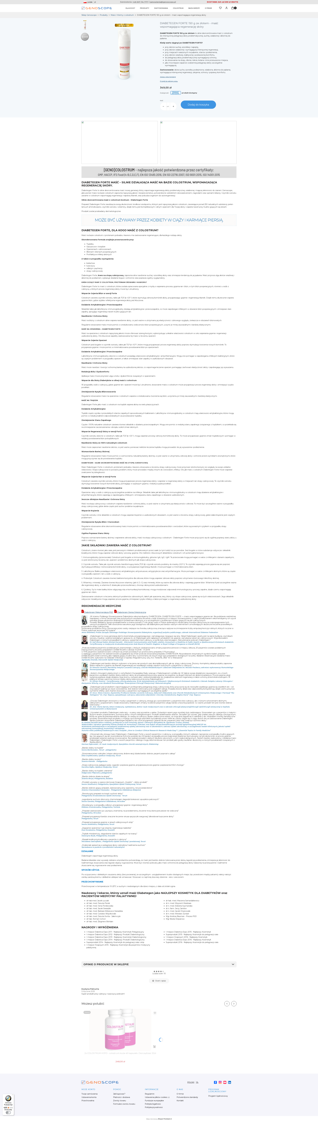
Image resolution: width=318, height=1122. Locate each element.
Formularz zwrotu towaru (124, 1104)
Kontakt (180, 1100)
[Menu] (12, 1095)
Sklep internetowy (158, 1119)
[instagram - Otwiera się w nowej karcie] (220, 1082)
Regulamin (149, 1094)
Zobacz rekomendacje (168, 77)
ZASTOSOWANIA (161, 8)
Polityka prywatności (154, 1107)
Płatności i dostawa (121, 1097)
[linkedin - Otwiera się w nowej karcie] (229, 1082)
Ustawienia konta (88, 1097)
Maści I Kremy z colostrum (122, 15)
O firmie (180, 1094)
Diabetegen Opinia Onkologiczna (131, 612)
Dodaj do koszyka (198, 104)
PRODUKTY (144, 8)
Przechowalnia (87, 1100)
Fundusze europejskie (154, 1100)
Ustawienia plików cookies (156, 1097)
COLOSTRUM (178, 8)
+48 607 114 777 (140, 2)
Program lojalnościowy (218, 1096)
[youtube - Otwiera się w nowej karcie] (224, 1082)
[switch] (8, 1112)
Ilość (161, 100)
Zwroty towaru (119, 1100)
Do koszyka (154, 1046)
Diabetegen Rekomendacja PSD (98, 612)
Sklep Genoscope (89, 15)
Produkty (104, 15)
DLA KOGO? (130, 8)
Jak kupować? (119, 1094)
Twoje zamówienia (89, 1094)
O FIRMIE (208, 8)
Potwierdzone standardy (187, 1097)
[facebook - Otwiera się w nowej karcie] (215, 1082)
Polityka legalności (153, 1104)
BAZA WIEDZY (194, 8)
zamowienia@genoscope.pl (163, 2)
